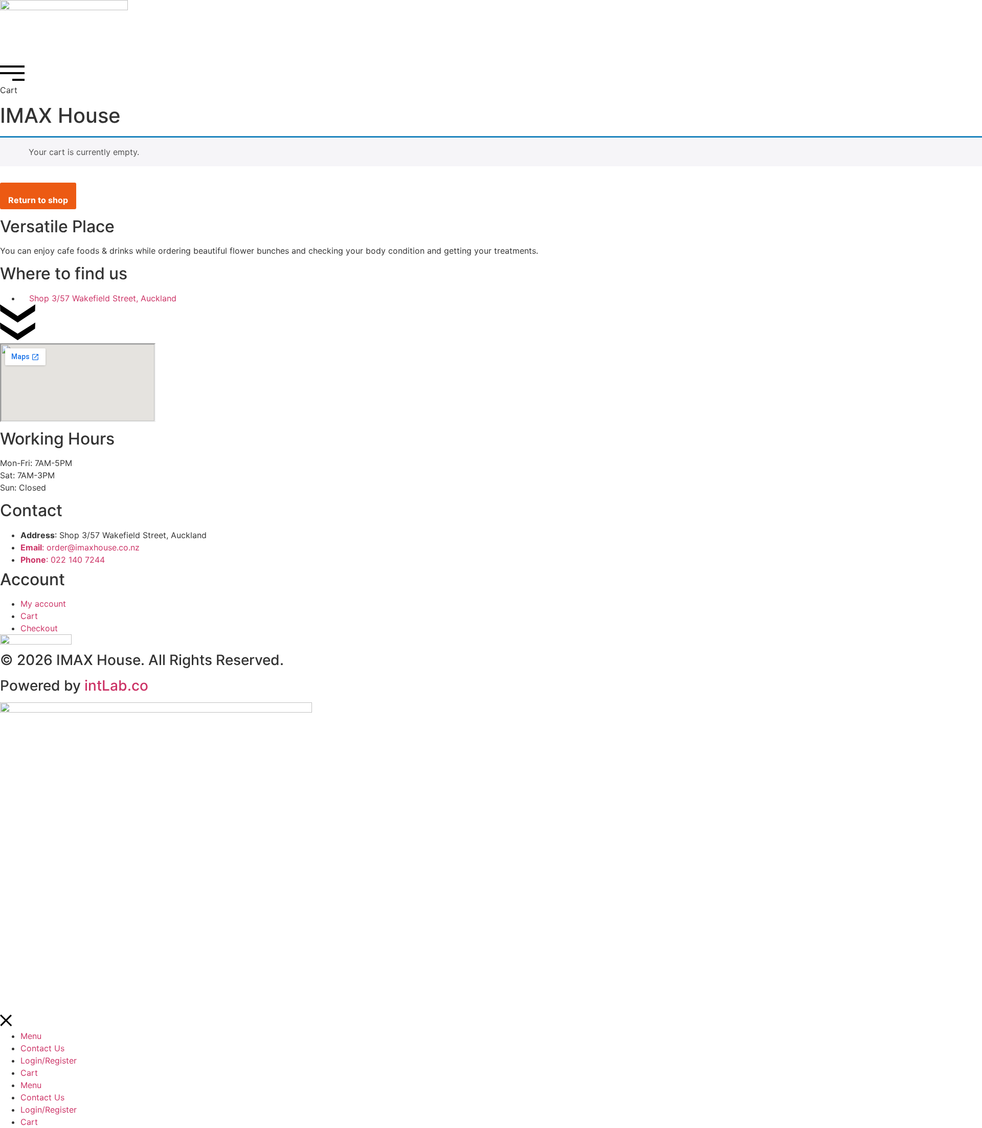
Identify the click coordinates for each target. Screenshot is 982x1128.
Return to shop (38, 200)
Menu (30, 1036)
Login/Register (48, 1060)
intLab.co (116, 685)
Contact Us (42, 1048)
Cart (29, 1073)
